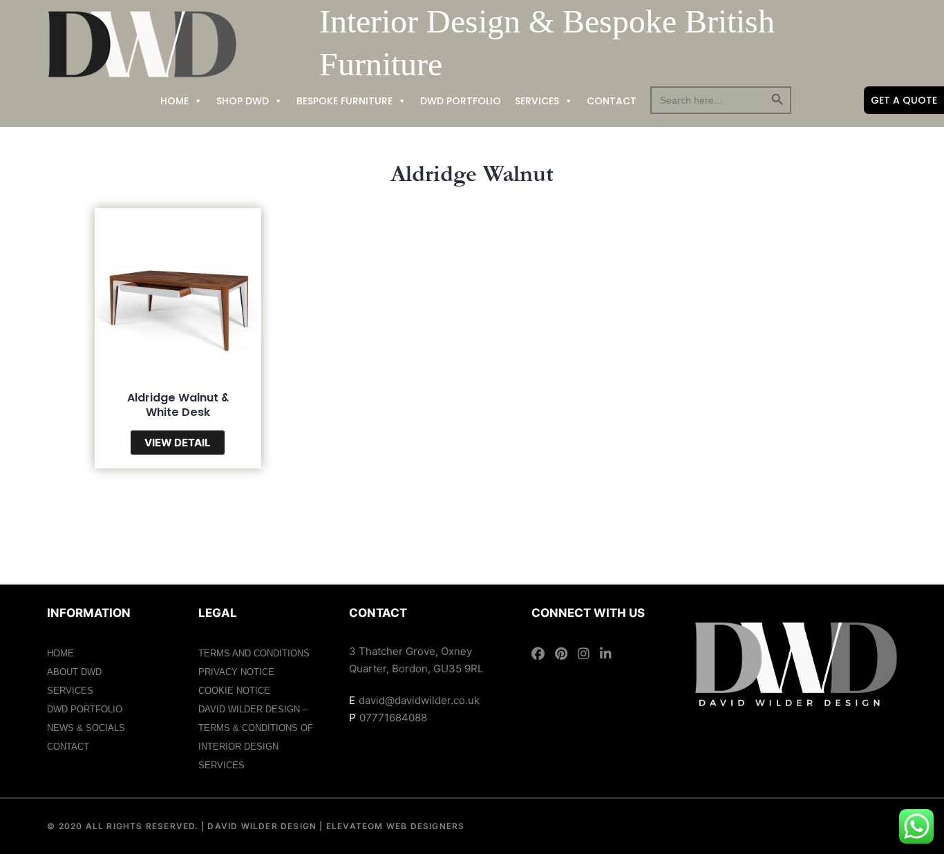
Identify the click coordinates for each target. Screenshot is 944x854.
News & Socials (86, 728)
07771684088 (393, 717)
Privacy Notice (236, 672)
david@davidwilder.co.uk (419, 700)
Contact (611, 101)
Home (174, 101)
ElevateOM (353, 826)
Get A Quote (904, 100)
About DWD (74, 672)
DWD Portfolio (460, 101)
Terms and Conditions (254, 653)
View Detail (177, 442)
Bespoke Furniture (344, 101)
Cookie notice (234, 690)
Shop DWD (242, 101)
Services (537, 101)
